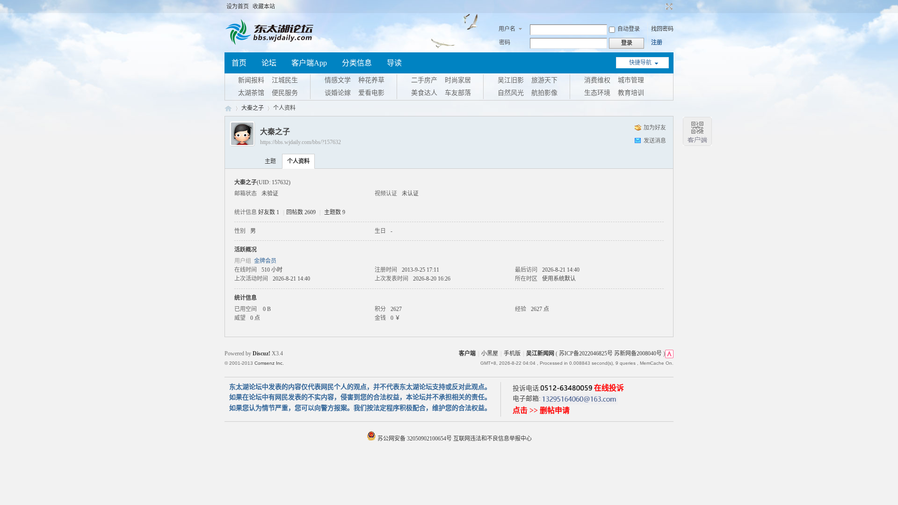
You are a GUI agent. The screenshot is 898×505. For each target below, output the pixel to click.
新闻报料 (251, 80)
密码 (504, 42)
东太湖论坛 (228, 108)
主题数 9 (334, 212)
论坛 (268, 63)
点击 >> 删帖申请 (541, 410)
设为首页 (237, 6)
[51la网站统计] (669, 353)
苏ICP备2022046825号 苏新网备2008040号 (610, 353)
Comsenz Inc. (269, 363)
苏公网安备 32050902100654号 (414, 438)
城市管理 (631, 80)
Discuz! (261, 353)
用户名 (507, 29)
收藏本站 (264, 6)
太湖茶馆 (251, 92)
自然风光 (511, 92)
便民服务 (285, 92)
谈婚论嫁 (338, 92)
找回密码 (662, 29)
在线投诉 (609, 388)
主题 (270, 161)
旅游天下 (544, 80)
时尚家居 (458, 80)
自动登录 (628, 29)
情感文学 (338, 80)
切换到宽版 (668, 6)
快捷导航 (640, 62)
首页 (239, 63)
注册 (656, 42)
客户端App (309, 63)
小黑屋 (489, 353)
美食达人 (424, 92)
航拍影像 (544, 92)
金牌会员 (265, 261)
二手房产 (424, 80)
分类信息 (357, 63)
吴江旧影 (511, 80)
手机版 (512, 353)
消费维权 (597, 80)
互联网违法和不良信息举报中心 (492, 438)
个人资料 (298, 161)
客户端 (467, 353)
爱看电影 (371, 92)
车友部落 (458, 92)
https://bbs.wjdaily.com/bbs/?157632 (300, 142)
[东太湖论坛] (271, 44)
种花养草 (371, 80)
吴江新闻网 (540, 353)
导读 (394, 63)
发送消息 (655, 140)
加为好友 (655, 127)
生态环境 (597, 92)
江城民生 (285, 80)
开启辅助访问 (660, 6)
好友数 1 (268, 212)
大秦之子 (252, 108)
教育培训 (631, 92)
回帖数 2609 (301, 212)
